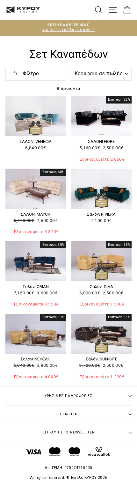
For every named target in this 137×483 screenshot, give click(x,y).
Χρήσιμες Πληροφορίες (68, 396)
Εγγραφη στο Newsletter (68, 432)
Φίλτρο (30, 73)
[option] (68, 28)
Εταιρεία (68, 414)
